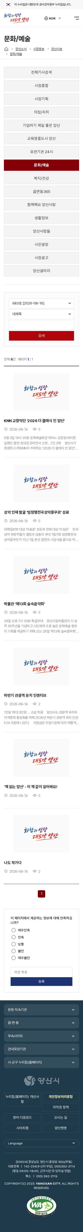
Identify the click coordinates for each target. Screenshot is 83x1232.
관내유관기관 (17, 1049)
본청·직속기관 (17, 1010)
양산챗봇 (61, 1128)
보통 (21, 944)
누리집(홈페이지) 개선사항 (22, 1099)
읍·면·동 (13, 1023)
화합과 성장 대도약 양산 (18, 18)
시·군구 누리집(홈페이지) (25, 1062)
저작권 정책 (61, 1107)
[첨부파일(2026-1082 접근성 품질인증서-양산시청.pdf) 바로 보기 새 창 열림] (41, 1207)
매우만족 (24, 930)
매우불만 (24, 958)
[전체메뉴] (74, 18)
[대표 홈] (6, 49)
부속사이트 (15, 1036)
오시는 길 (60, 1117)
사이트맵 (22, 1128)
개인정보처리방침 (61, 1097)
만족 (21, 937)
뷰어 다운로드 (22, 1117)
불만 (21, 951)
